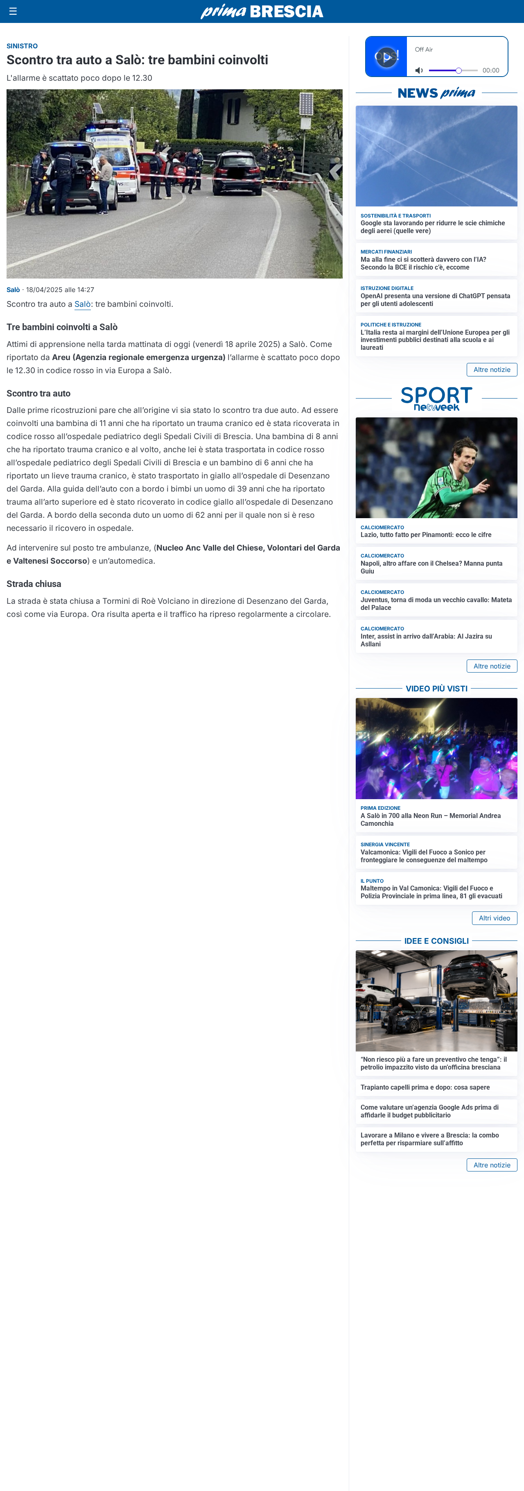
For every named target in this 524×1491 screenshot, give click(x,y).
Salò (83, 304)
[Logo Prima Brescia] (262, 12)
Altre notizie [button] (492, 369)
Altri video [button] (494, 918)
